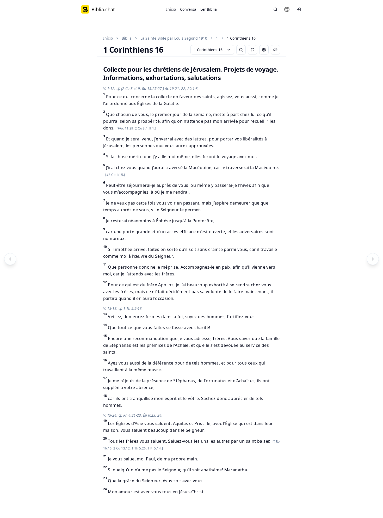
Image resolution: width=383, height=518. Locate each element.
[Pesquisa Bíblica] (275, 9)
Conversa (188, 9)
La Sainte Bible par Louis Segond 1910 (173, 38)
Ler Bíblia (208, 9)
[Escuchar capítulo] (275, 49)
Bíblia (127, 38)
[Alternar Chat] (252, 49)
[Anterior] (10, 259)
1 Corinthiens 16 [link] (241, 38)
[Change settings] (264, 49)
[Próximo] (373, 259)
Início (171, 9)
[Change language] (287, 9)
